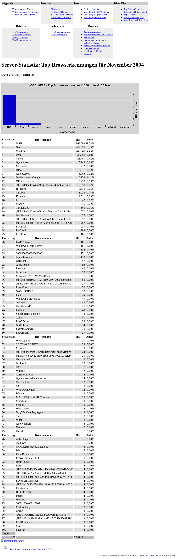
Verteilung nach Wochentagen (26, 12)
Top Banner (129, 14)
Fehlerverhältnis (91, 9)
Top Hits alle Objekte (134, 17)
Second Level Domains (62, 14)
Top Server (56, 9)
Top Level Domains (60, 12)
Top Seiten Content (133, 9)
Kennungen (89, 37)
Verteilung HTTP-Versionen (96, 12)
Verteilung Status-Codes (95, 17)
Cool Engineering (151, 555)
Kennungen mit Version (95, 40)
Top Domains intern (21, 34)
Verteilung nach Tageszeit (24, 14)
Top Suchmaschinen (60, 32)
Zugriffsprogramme (93, 32)
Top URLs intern (20, 32)
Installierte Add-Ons (93, 51)
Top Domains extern (21, 40)
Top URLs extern (20, 37)
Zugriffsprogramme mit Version (98, 34)
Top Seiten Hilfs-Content (135, 12)
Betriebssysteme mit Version (97, 45)
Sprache (87, 54)
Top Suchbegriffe (59, 34)
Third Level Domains (61, 17)
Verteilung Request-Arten (95, 14)
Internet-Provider (92, 48)
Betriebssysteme (91, 43)
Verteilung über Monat (22, 9)
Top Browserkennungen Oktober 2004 (31, 549)
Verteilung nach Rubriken (136, 20)
